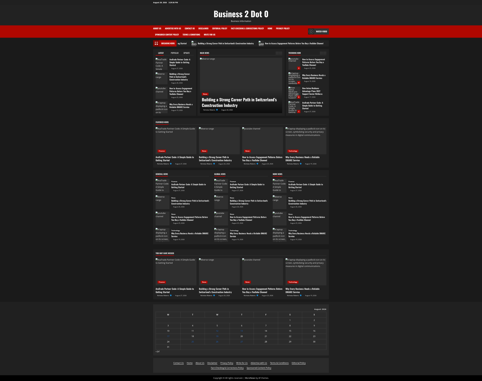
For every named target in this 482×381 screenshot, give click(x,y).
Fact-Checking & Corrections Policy (247, 28)
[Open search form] (305, 31)
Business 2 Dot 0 (241, 13)
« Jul (157, 351)
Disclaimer (203, 28)
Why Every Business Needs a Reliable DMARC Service (162, 107)
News (205, 94)
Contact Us (190, 28)
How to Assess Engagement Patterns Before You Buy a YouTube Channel (280, 43)
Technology (293, 151)
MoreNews (250, 378)
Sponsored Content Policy (167, 34)
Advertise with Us (173, 28)
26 (217, 341)
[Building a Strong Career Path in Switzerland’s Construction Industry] (241, 85)
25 (193, 341)
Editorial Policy (219, 28)
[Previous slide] (277, 53)
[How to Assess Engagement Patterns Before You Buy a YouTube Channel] (262, 140)
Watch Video (321, 31)
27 (241, 341)
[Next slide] (280, 53)
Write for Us (209, 34)
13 (241, 330)
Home (270, 28)
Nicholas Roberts (209, 110)
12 (217, 330)
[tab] (162, 53)
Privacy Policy (283, 28)
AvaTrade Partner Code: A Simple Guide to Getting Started (162, 64)
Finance (162, 151)
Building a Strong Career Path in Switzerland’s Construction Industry (212, 43)
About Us (157, 28)
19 (217, 336)
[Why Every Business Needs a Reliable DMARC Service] (306, 140)
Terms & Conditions (191, 34)
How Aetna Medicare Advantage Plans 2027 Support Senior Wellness (294, 93)
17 (168, 336)
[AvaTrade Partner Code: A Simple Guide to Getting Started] (176, 140)
